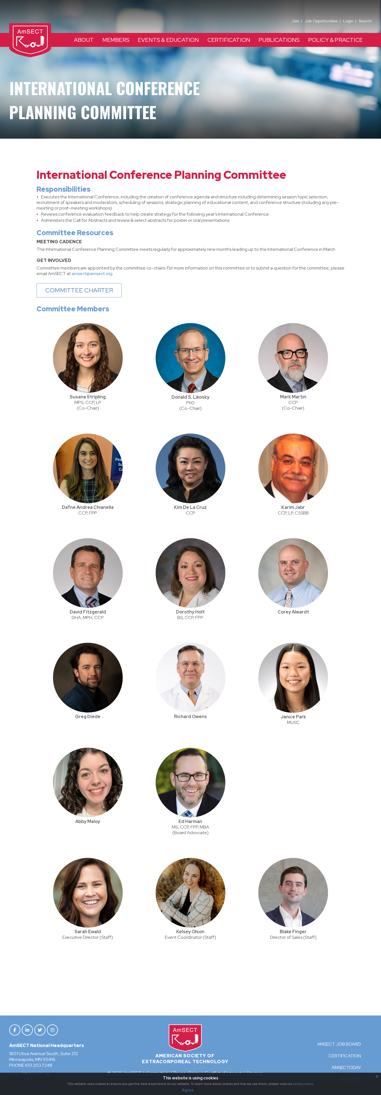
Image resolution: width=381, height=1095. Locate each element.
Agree (188, 1089)
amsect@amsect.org (92, 273)
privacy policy (303, 1084)
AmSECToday (346, 1067)
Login (348, 20)
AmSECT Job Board (339, 1044)
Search (365, 20)
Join (295, 20)
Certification (345, 1056)
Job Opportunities (321, 20)
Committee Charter (79, 290)
